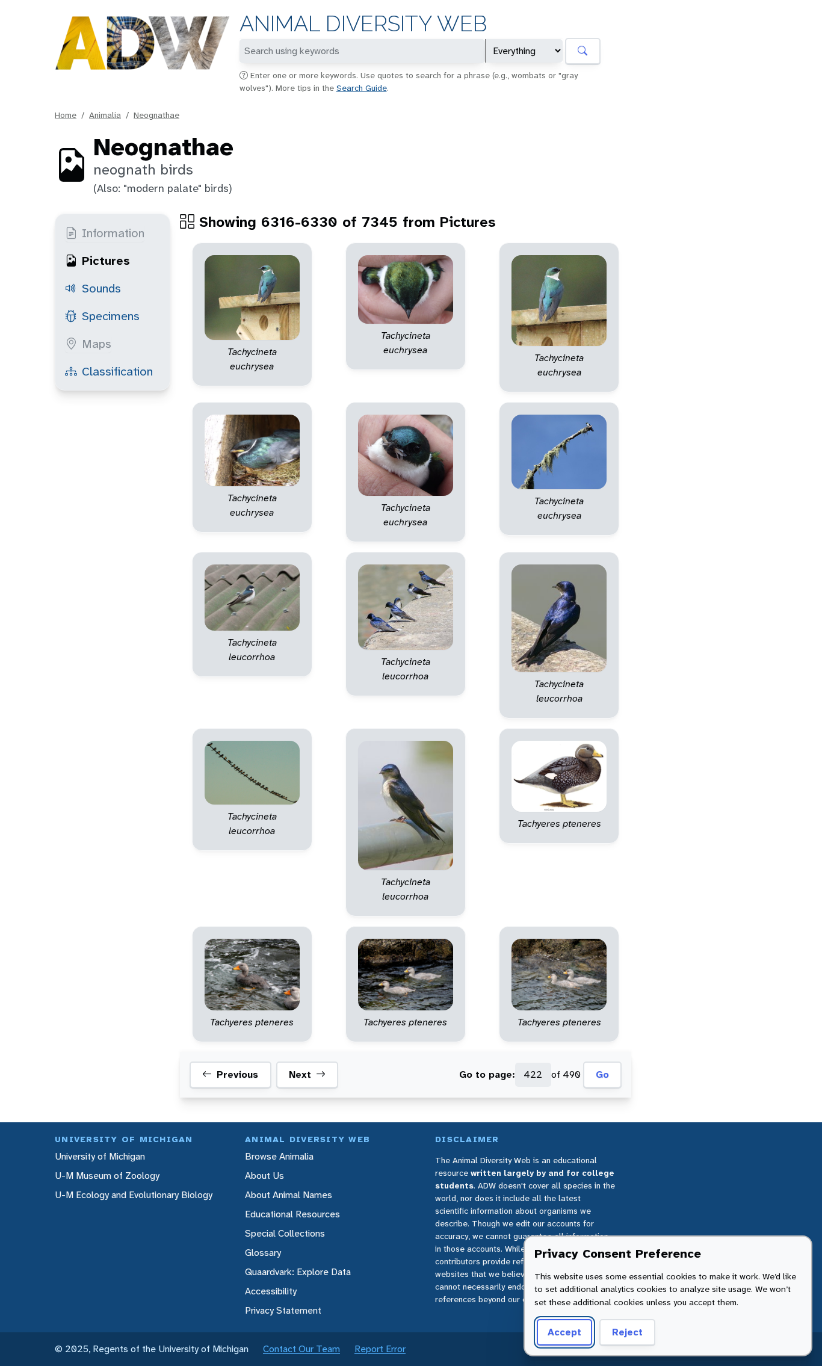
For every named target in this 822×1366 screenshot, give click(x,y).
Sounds (101, 288)
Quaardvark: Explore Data (298, 1272)
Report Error (380, 1349)
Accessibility (271, 1291)
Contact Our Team (301, 1349)
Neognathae (156, 115)
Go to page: (487, 1074)
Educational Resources (292, 1214)
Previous (237, 1074)
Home (65, 115)
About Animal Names (288, 1194)
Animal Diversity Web (363, 23)
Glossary (263, 1252)
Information (113, 233)
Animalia (105, 115)
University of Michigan (100, 1156)
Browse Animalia (279, 1156)
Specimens (111, 316)
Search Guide (361, 87)
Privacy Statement (283, 1310)
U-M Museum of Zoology (107, 1175)
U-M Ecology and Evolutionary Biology (133, 1194)
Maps (96, 343)
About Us (264, 1175)
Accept (564, 1332)
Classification (117, 371)
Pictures (106, 260)
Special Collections (285, 1233)
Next (300, 1074)
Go (602, 1074)
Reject (627, 1332)
